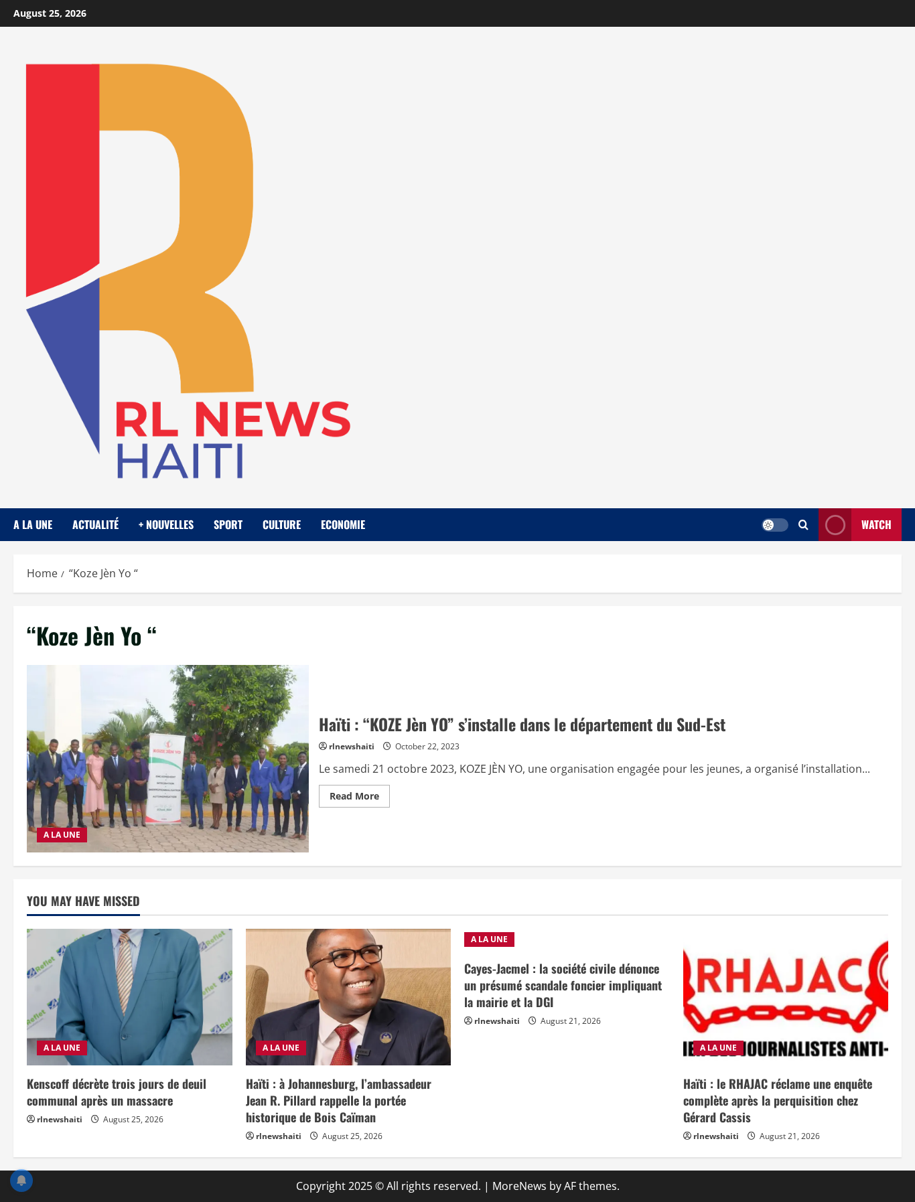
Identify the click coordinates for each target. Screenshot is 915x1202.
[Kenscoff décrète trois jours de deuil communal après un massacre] (129, 997)
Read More (360, 798)
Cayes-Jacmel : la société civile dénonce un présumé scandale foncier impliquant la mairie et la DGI (563, 985)
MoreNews (519, 1186)
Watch (876, 524)
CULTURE (282, 524)
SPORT (228, 524)
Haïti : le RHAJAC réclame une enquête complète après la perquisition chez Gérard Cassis (777, 1100)
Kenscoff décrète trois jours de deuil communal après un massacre (116, 1092)
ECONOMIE (343, 524)
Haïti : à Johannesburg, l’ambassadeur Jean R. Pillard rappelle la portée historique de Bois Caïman (338, 1100)
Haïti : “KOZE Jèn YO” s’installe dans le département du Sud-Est (168, 759)
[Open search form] (803, 525)
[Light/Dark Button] (775, 524)
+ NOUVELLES (166, 524)
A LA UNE (32, 524)
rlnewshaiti (351, 746)
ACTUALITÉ (95, 524)
